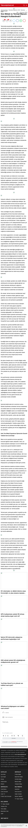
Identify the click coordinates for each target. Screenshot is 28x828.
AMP (2, 813)
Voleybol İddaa (18, 784)
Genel (2, 11)
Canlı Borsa (3, 789)
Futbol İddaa (18, 774)
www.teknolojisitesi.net (20, 754)
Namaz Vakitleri (18, 796)
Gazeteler (17, 789)
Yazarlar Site (4, 806)
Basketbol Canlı (4, 811)
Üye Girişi (3, 774)
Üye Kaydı (3, 776)
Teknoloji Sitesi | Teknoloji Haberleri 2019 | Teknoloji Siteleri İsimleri (13, 11)
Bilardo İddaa (18, 781)
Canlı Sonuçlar (4, 791)
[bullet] (14, 736)
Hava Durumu (18, 791)
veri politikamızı (19, 825)
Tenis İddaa (3, 808)
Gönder (14, 738)
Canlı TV (3, 794)
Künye (2, 779)
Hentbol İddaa (18, 779)
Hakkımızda (3, 781)
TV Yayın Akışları (19, 798)
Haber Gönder (18, 794)
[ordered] (12, 736)
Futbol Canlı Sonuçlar (6, 796)
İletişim (2, 784)
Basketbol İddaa (19, 776)
